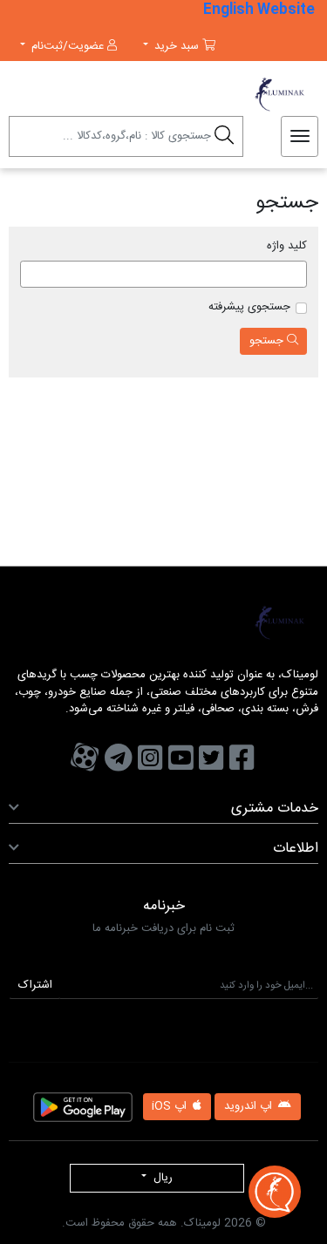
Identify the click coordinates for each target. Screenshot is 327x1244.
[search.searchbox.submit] (224, 139)
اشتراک (35, 985)
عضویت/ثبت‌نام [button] (67, 46)
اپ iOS (171, 1106)
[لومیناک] (200, 94)
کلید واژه (287, 246)
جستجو (268, 340)
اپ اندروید (250, 1106)
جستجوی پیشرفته (249, 307)
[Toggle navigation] (300, 137)
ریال (161, 1177)
